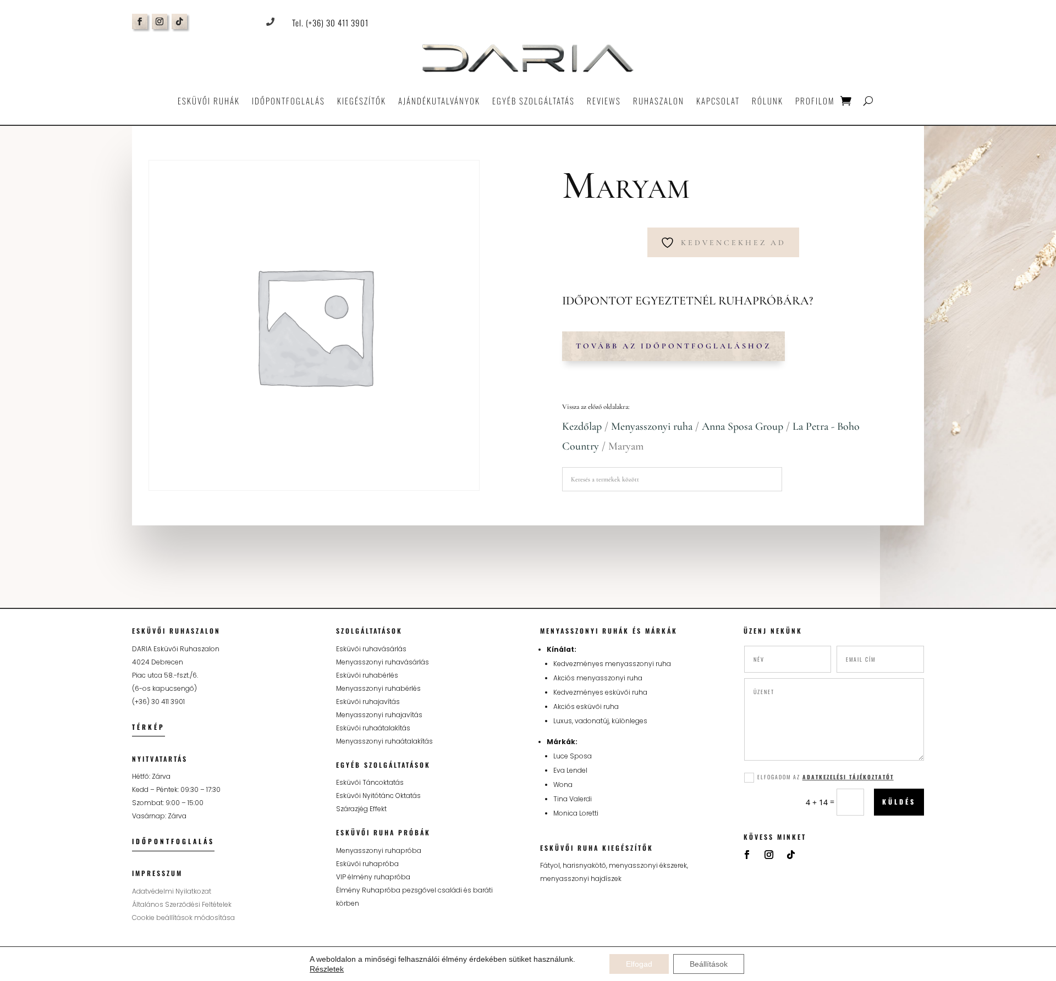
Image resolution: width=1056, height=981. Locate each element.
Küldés (899, 801)
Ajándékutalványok (439, 101)
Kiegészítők (361, 101)
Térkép (148, 726)
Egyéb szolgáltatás (533, 101)
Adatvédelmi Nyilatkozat (171, 891)
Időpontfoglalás (288, 101)
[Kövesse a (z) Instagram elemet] (159, 21)
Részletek (327, 969)
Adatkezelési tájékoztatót (848, 777)
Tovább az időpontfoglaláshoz (673, 346)
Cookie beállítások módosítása (183, 917)
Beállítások (709, 964)
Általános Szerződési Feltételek (182, 904)
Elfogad (639, 964)
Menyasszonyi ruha (651, 426)
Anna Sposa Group (742, 426)
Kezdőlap (582, 426)
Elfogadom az (825, 777)
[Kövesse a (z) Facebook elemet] (139, 21)
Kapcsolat (718, 101)
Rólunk (767, 101)
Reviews (604, 101)
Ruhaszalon (658, 101)
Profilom (814, 101)
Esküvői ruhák (209, 101)
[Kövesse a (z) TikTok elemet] (179, 21)
